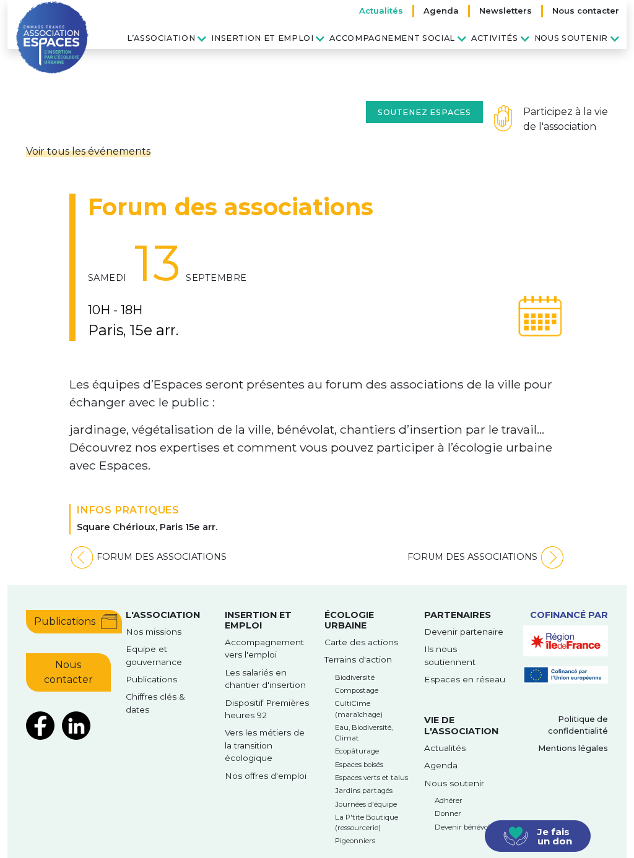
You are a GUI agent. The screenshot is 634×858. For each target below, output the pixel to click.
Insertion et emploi (262, 38)
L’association (161, 38)
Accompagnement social (391, 38)
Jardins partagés (364, 790)
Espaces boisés (359, 764)
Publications (64, 621)
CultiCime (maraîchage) (359, 708)
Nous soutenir (571, 38)
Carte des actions (361, 642)
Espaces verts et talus (371, 777)
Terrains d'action (358, 659)
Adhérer (448, 800)
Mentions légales (573, 748)
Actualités (381, 10)
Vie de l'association (461, 725)
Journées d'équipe (366, 804)
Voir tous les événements (88, 151)
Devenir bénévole (464, 827)
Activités (494, 38)
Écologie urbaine (349, 620)
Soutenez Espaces (424, 112)
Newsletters (505, 10)
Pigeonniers (355, 840)
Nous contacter (585, 10)
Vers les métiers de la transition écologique (265, 745)
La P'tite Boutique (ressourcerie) (366, 822)
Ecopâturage (357, 751)
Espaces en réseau (464, 679)
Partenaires (457, 614)
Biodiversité (355, 677)
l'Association (163, 614)
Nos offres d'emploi (265, 776)
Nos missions (153, 632)
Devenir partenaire (463, 632)
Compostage (356, 690)
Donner (448, 813)
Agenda (441, 10)
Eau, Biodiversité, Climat (364, 732)
